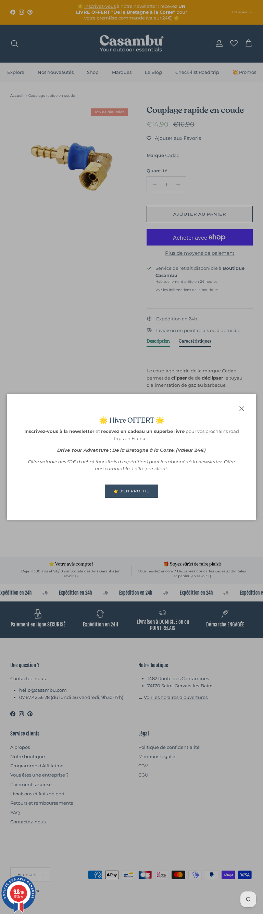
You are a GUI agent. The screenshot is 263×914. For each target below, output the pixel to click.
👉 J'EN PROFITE (131, 491)
